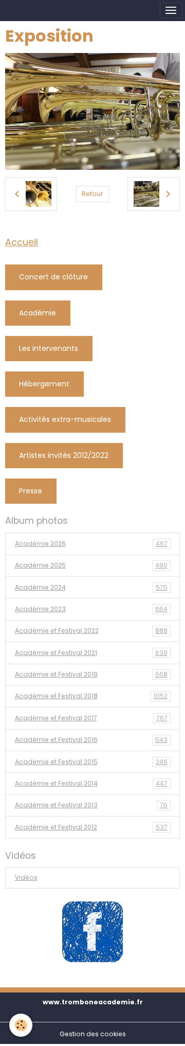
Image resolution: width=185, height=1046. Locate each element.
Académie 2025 (91, 565)
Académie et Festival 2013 (91, 805)
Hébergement (44, 384)
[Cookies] (20, 1025)
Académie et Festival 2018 (91, 696)
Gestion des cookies (93, 1034)
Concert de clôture (53, 277)
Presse (30, 491)
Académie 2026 (91, 543)
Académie (37, 313)
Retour (92, 193)
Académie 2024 (91, 587)
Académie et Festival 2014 (91, 783)
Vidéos (26, 877)
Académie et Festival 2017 (91, 718)
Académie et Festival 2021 (91, 652)
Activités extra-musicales (65, 419)
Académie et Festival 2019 (91, 674)
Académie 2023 (91, 609)
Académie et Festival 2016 (91, 739)
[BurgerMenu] (171, 10)
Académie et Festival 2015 (91, 761)
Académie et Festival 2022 (91, 630)
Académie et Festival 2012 (91, 827)
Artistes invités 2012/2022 (63, 455)
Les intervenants (48, 348)
